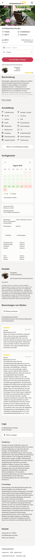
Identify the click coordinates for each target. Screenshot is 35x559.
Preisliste (8, 235)
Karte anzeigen (11, 435)
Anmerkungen (21, 235)
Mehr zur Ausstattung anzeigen (18, 147)
